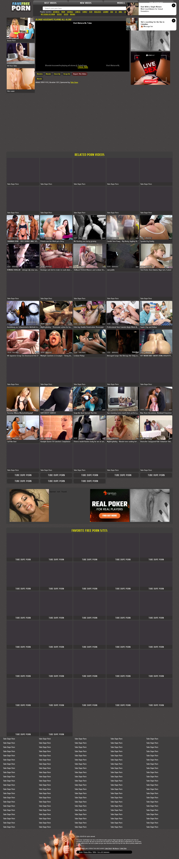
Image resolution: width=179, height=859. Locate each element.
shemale (70, 12)
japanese (56, 12)
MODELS (121, 3)
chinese (77, 12)
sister (66, 14)
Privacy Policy (88, 852)
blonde (48, 74)
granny (105, 12)
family (84, 12)
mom (63, 12)
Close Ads (83, 67)
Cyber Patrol (108, 848)
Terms (80, 852)
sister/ (59, 14)
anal (120, 12)
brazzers (97, 12)
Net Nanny (116, 848)
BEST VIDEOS (50, 3)
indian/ (72, 14)
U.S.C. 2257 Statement (103, 852)
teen (90, 12)
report (37, 238)
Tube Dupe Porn (23, 475)
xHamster (48, 238)
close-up (57, 74)
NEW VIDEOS (85, 3)
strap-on (66, 74)
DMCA (94, 852)
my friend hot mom (48, 14)
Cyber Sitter (123, 848)
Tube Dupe (74, 82)
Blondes (40, 74)
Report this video (79, 74)
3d (116, 12)
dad (111, 12)
